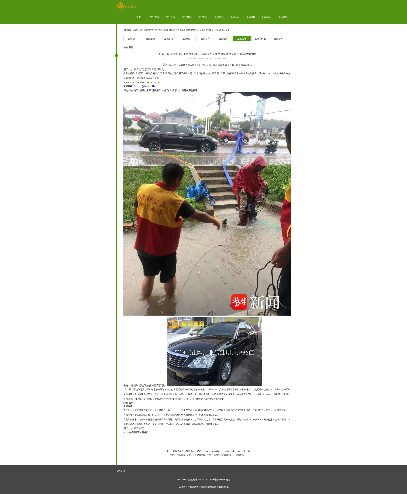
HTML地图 (224, 479)
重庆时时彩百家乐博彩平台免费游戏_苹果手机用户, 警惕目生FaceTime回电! (207, 455)
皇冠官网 (154, 17)
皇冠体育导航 (185, 487)
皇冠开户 (202, 17)
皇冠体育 (196, 487)
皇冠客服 (186, 17)
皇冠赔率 (283, 17)
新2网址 (225, 487)
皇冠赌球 (250, 17)
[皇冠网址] (126, 9)
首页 (138, 17)
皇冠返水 (234, 17)
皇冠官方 (218, 17)
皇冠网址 (137, 30)
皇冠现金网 (206, 487)
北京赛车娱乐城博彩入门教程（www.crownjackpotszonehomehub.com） (207, 451)
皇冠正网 (170, 17)
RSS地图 (214, 479)
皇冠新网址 (266, 17)
